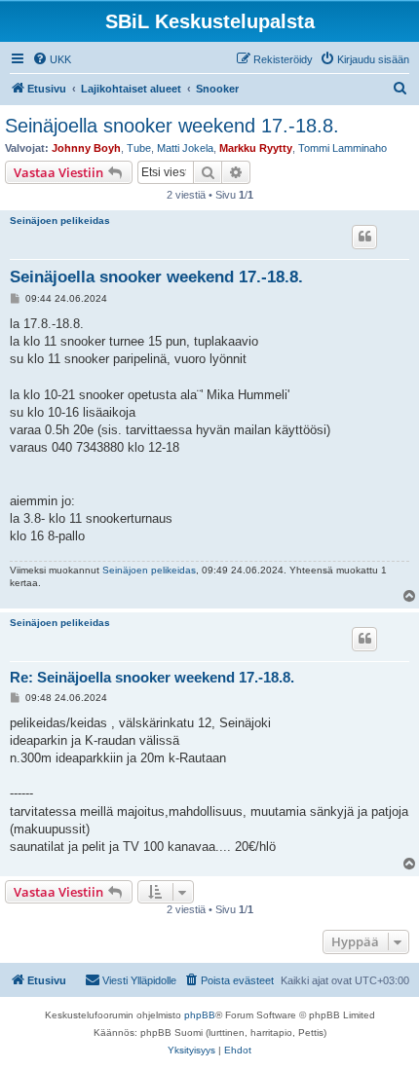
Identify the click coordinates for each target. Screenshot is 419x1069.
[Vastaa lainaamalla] (364, 236)
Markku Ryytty (255, 148)
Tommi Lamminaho (342, 148)
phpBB (199, 1015)
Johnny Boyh (86, 148)
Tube (139, 148)
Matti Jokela (185, 148)
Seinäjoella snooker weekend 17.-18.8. (172, 125)
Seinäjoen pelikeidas (60, 220)
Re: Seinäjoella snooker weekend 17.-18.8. (152, 677)
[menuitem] (51, 59)
